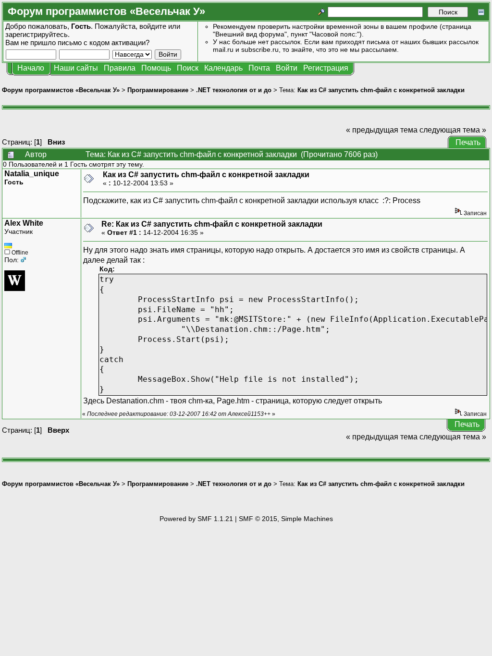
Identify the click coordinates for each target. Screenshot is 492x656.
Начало (30, 68)
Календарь (223, 68)
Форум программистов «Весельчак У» (61, 90)
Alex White (23, 223)
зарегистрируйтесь (36, 34)
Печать (467, 142)
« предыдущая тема (382, 130)
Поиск (187, 68)
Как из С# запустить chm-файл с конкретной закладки (381, 90)
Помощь (156, 68)
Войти (286, 68)
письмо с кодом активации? (103, 42)
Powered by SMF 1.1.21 (196, 518)
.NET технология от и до (233, 90)
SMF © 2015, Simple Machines (286, 518)
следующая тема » (452, 130)
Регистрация (325, 68)
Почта (259, 68)
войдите (152, 26)
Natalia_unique (31, 174)
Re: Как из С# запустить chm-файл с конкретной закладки (211, 224)
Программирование (157, 90)
